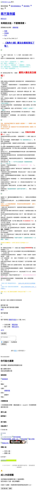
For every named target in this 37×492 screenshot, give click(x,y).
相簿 (5, 31)
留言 (14, 319)
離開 (10, 488)
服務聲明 (19, 467)
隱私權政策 (32, 465)
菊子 (2, 309)
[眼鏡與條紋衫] (19, 443)
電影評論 (15, 324)
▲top (2, 330)
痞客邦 (11, 319)
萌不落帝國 (8, 13)
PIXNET (8, 465)
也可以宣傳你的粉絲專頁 (6, 437)
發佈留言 (3, 344)
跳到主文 (3, 18)
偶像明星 (15, 27)
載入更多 (3, 333)
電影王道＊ (15, 327)
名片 (5, 35)
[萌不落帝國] (1, 435)
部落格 (6, 33)
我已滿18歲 (4, 488)
